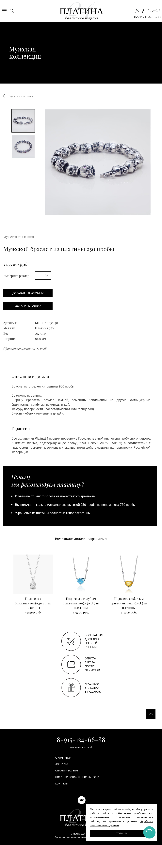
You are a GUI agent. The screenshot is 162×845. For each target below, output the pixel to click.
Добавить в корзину (27, 293)
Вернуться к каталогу (21, 96)
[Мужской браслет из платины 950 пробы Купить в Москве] (81, 11)
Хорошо (121, 833)
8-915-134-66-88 (147, 17)
